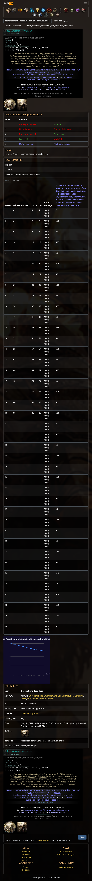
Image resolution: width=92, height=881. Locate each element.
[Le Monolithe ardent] (46, 14)
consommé (56, 72)
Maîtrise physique (62, 144)
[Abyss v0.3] (72, 9)
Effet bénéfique (12, 34)
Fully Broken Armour (36, 698)
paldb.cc (26, 860)
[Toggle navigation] (85, 3)
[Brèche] (77, 9)
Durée (41, 37)
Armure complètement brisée (38, 56)
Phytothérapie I (26, 129)
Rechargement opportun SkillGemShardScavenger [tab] (27, 20)
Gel (57, 54)
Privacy (26, 867)
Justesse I (58, 124)
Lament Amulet (12, 154)
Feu (36, 37)
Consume (79, 695)
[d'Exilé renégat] (49, 9)
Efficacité (48, 87)
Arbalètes (20, 50)
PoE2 (8, 3)
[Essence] (31, 9)
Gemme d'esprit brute (31, 154)
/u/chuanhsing (66, 867)
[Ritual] (83, 9)
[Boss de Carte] (55, 9)
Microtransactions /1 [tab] (14, 25)
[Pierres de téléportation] (14, 9)
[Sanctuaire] (20, 9)
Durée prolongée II (27, 134)
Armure (24, 695)
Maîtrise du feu (26, 144)
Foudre (26, 37)
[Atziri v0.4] (9, 9)
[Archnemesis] (37, 9)
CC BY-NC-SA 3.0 (42, 840)
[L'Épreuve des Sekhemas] (52, 14)
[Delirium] (34, 14)
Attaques (52, 61)
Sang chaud (59, 134)
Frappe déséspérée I (63, 129)
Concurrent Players (66, 854)
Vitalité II (58, 139)
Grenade (51, 698)
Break (23, 698)
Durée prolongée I (27, 124)
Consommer (48, 54)
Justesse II (23, 139)
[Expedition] (40, 14)
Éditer (82, 837)
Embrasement (16, 56)
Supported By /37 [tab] (60, 20)
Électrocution (66, 54)
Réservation (63, 87)
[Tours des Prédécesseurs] (60, 9)
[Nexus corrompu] (66, 9)
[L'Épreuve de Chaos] (57, 14)
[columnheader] (11, 119)
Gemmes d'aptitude (30, 713)
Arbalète (13, 59)
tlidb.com (26, 854)
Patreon (26, 870)
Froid (32, 37)
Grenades (69, 59)
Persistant (9, 37)
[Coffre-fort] (26, 9)
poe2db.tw (26, 857)
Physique (18, 37)
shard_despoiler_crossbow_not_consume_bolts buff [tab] (49, 25)
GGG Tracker (66, 851)
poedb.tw (26, 851)
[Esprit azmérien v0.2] (43, 9)
